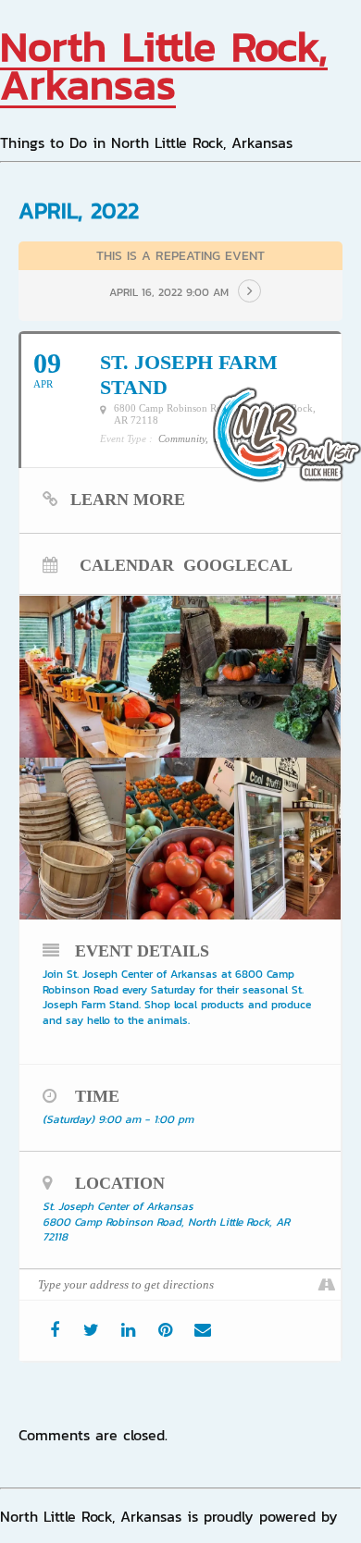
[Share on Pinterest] (165, 1331)
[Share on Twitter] (91, 1331)
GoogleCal (238, 565)
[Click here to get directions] (326, 1285)
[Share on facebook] (54, 1331)
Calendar (127, 565)
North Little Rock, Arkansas (164, 65)
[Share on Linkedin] (128, 1331)
